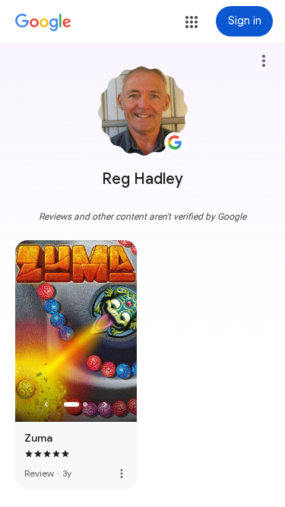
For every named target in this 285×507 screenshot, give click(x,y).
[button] (191, 22)
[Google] (43, 23)
